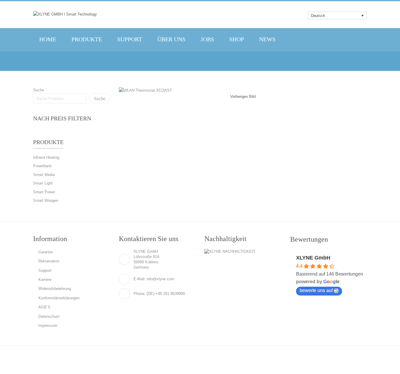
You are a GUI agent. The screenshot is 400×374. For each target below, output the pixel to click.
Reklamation (48, 261)
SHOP (236, 39)
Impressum (47, 325)
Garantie (45, 252)
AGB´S (44, 307)
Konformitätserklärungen (59, 298)
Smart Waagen (45, 200)
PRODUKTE (86, 39)
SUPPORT (129, 39)
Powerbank (42, 166)
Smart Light (43, 183)
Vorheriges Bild (243, 96)
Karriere (45, 279)
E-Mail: (140, 279)
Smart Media (44, 175)
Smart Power (44, 192)
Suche (38, 90)
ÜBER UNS (171, 39)
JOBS (207, 39)
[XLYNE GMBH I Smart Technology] (65, 14)
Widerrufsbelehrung (54, 288)
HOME (47, 39)
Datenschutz (49, 316)
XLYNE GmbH (313, 258)
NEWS (267, 39)
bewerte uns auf (316, 290)
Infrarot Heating (46, 157)
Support (45, 270)
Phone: (140, 293)
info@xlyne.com (160, 279)
